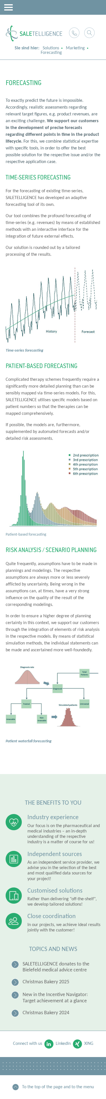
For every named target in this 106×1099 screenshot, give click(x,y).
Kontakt (74, 33)
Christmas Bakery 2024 (46, 1013)
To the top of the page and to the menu (58, 1087)
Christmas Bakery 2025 (46, 982)
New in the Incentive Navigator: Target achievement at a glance (55, 998)
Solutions (51, 48)
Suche (89, 33)
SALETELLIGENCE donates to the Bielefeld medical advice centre (56, 967)
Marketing (75, 48)
